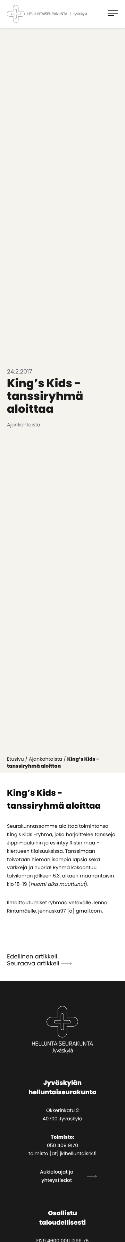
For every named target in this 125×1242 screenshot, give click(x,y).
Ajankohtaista (45, 758)
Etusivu (15, 758)
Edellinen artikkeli (32, 956)
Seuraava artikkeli (33, 963)
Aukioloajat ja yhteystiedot (57, 1176)
